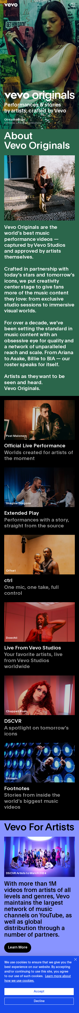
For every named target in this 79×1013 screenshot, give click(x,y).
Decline (39, 1001)
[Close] (73, 962)
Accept (39, 991)
